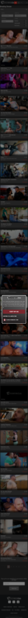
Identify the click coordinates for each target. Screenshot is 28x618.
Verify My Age (14, 311)
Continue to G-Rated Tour (10, 316)
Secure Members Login (12, 320)
